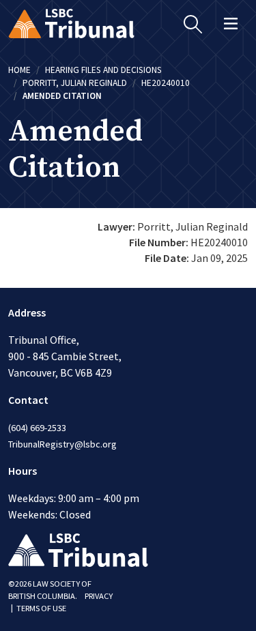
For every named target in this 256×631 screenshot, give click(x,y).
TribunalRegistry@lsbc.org (62, 444)
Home (19, 70)
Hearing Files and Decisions (103, 70)
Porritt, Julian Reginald (75, 83)
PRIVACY (99, 596)
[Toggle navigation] (231, 23)
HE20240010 (165, 83)
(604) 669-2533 (37, 428)
